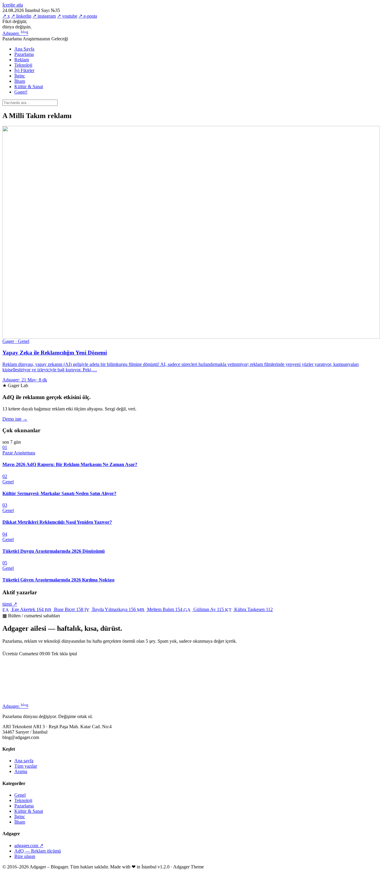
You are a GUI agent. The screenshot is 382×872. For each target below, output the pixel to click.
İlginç (19, 75)
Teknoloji (23, 65)
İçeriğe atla (12, 4)
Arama (20, 771)
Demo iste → (14, 419)
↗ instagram (44, 16)
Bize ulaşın (24, 856)
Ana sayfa (23, 760)
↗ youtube (67, 16)
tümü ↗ (9, 604)
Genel (20, 795)
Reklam (21, 59)
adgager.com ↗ (28, 845)
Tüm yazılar (25, 766)
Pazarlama (24, 54)
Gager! (20, 91)
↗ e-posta (87, 16)
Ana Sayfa (24, 48)
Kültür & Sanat (28, 86)
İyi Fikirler (24, 70)
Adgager (15, 33)
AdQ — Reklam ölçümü (37, 850)
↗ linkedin (21, 16)
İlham (19, 81)
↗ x (6, 16)
